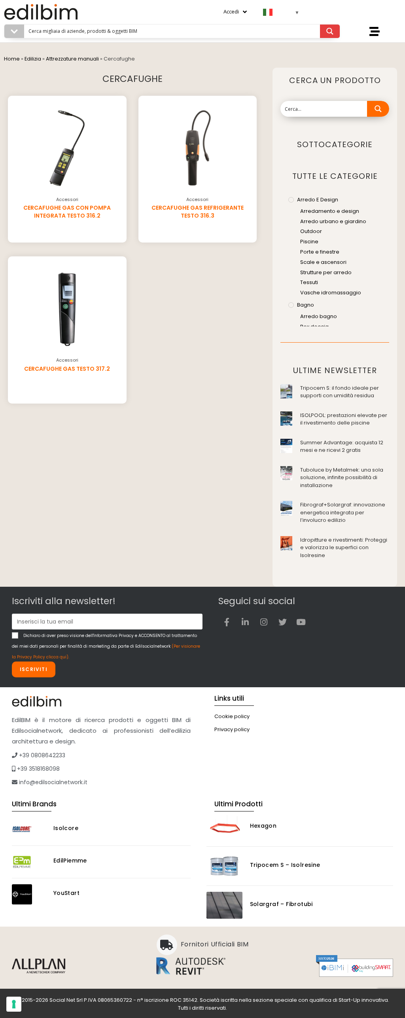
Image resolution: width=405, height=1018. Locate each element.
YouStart (66, 893)
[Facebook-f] (226, 622)
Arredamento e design (329, 211)
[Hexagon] (224, 826)
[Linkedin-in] (245, 622)
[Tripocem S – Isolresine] (224, 866)
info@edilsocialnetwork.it (52, 782)
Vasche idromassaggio (330, 292)
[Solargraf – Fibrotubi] (224, 905)
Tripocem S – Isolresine (285, 865)
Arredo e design (317, 199)
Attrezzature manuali (72, 58)
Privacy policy (232, 729)
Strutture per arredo (326, 272)
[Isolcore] (29, 829)
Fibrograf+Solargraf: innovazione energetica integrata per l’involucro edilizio (342, 512)
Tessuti (309, 282)
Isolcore (65, 828)
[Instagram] (263, 622)
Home (12, 58)
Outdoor (311, 231)
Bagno (305, 305)
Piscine (309, 241)
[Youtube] (301, 622)
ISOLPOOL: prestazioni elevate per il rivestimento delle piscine (343, 419)
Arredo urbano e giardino (333, 221)
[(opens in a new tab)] (286, 391)
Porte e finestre (319, 252)
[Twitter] (282, 622)
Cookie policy (232, 716)
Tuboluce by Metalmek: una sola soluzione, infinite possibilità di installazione (341, 477)
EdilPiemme (70, 860)
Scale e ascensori (323, 262)
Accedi (231, 11)
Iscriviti (33, 669)
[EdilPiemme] (29, 862)
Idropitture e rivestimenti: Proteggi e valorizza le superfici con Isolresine (343, 547)
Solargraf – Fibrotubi (281, 904)
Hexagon (263, 826)
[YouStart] (29, 894)
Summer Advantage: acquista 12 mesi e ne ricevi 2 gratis (341, 446)
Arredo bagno (318, 316)
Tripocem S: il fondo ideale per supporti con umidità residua (339, 392)
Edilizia (33, 58)
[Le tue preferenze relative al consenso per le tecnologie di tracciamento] (13, 1004)
